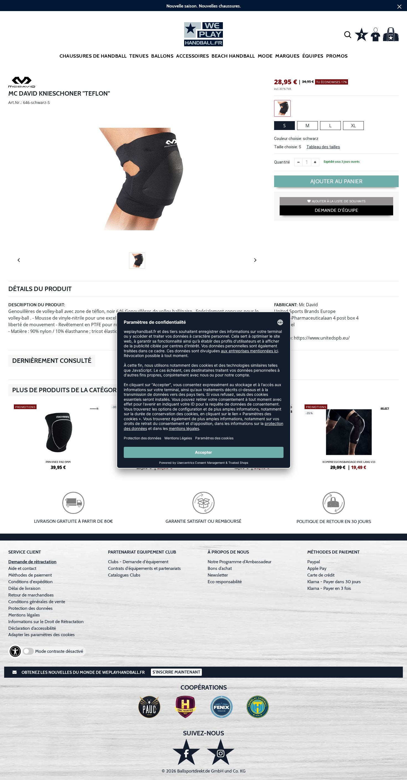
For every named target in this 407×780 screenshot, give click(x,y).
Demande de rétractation (32, 561)
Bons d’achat (220, 568)
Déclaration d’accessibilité (32, 628)
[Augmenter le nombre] (315, 162)
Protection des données (30, 608)
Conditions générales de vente (36, 601)
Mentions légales (24, 615)
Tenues (138, 56)
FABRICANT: (286, 304)
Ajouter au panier (336, 181)
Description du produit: (36, 304)
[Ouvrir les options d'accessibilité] (15, 651)
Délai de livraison (24, 588)
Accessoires (192, 56)
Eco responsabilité (225, 581)
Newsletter (218, 575)
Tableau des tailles (323, 147)
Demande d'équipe (336, 210)
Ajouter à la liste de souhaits (338, 201)
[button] (347, 34)
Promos (337, 56)
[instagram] (221, 752)
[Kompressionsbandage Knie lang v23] (349, 436)
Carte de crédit (320, 575)
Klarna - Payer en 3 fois (329, 588)
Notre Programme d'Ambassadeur (239, 561)
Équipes (312, 56)
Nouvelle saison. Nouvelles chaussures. (203, 6)
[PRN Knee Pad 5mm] (58, 436)
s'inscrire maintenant (176, 672)
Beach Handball (233, 56)
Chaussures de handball (93, 56)
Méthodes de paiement (31, 575)
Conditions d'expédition (31, 581)
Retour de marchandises (31, 595)
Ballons (162, 56)
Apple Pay (316, 568)
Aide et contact (22, 568)
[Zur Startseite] (203, 34)
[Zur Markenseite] (22, 83)
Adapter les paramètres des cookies (41, 634)
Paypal (313, 561)
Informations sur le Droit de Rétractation (46, 621)
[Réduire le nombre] (298, 162)
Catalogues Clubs (124, 575)
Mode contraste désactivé (59, 651)
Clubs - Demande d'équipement (138, 561)
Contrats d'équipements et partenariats (144, 568)
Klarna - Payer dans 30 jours (334, 581)
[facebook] (186, 752)
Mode (265, 56)
